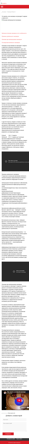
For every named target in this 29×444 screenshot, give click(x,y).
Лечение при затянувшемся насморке (12, 39)
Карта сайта (19, 438)
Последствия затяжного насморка (11, 42)
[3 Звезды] (4, 413)
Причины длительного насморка (10, 36)
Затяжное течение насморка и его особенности (14, 33)
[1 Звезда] (2, 413)
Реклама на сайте (11, 438)
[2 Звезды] (3, 413)
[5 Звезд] (7, 413)
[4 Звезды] (5, 413)
